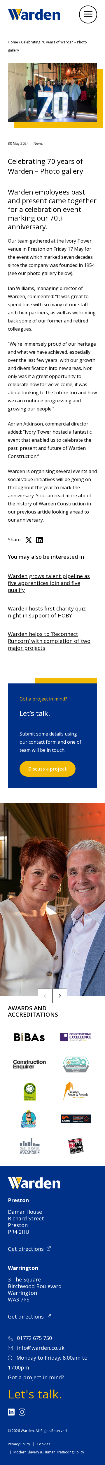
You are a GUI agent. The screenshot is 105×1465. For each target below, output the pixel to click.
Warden (27, 1430)
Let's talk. (35, 1394)
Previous (45, 996)
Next (59, 996)
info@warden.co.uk (40, 1347)
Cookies (43, 1444)
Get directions (26, 1248)
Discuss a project (47, 769)
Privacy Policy (19, 1444)
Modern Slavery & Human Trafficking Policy (48, 1452)
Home (13, 42)
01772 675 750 (34, 1337)
